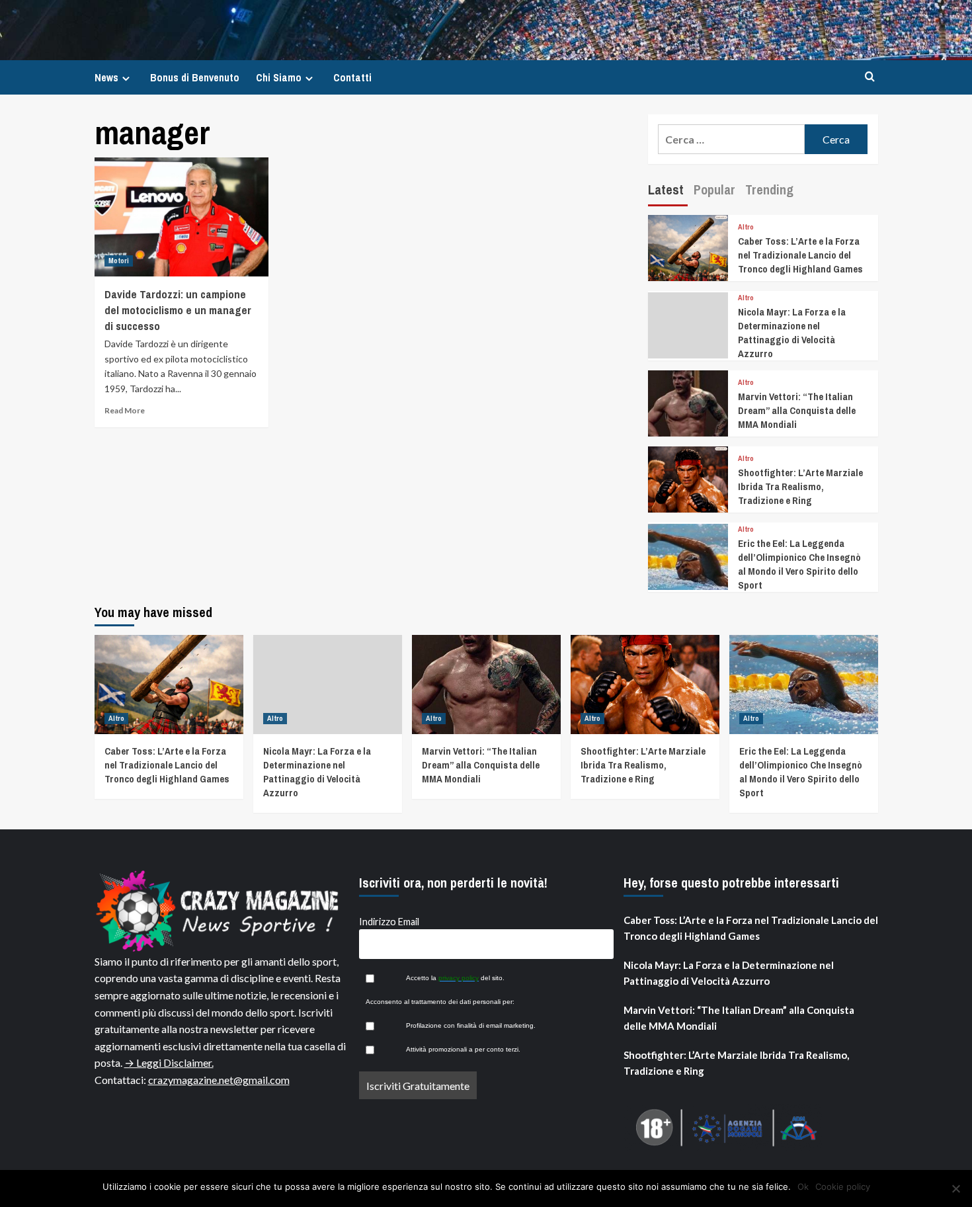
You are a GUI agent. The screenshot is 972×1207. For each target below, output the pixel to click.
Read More (124, 410)
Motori (118, 260)
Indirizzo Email (389, 921)
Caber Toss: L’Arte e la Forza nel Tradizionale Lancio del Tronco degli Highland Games (800, 255)
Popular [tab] (714, 189)
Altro (746, 227)
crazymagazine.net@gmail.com (219, 1079)
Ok (803, 1186)
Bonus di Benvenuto (194, 77)
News (106, 77)
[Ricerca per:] (731, 139)
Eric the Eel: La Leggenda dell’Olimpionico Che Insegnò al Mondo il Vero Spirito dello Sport (799, 564)
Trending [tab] (769, 189)
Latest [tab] (666, 189)
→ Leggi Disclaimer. (169, 1062)
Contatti (352, 77)
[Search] (870, 77)
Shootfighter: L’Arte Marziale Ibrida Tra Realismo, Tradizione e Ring (800, 486)
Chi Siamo (279, 77)
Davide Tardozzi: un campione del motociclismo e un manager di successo (177, 309)
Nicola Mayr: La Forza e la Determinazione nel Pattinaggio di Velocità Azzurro (792, 332)
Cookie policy (842, 1186)
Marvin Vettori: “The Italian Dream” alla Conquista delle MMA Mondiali (797, 410)
